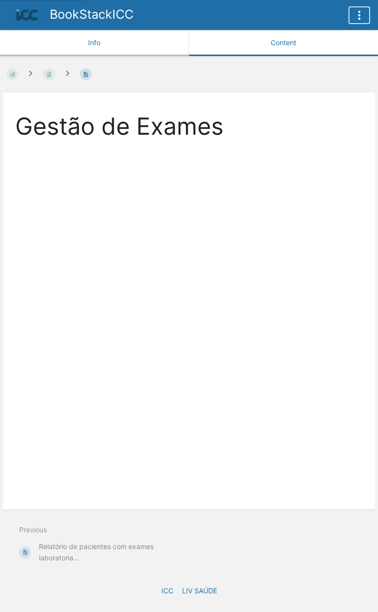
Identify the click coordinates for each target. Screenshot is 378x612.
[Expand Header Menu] (359, 15)
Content (283, 42)
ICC (167, 590)
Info (94, 42)
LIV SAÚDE (199, 590)
